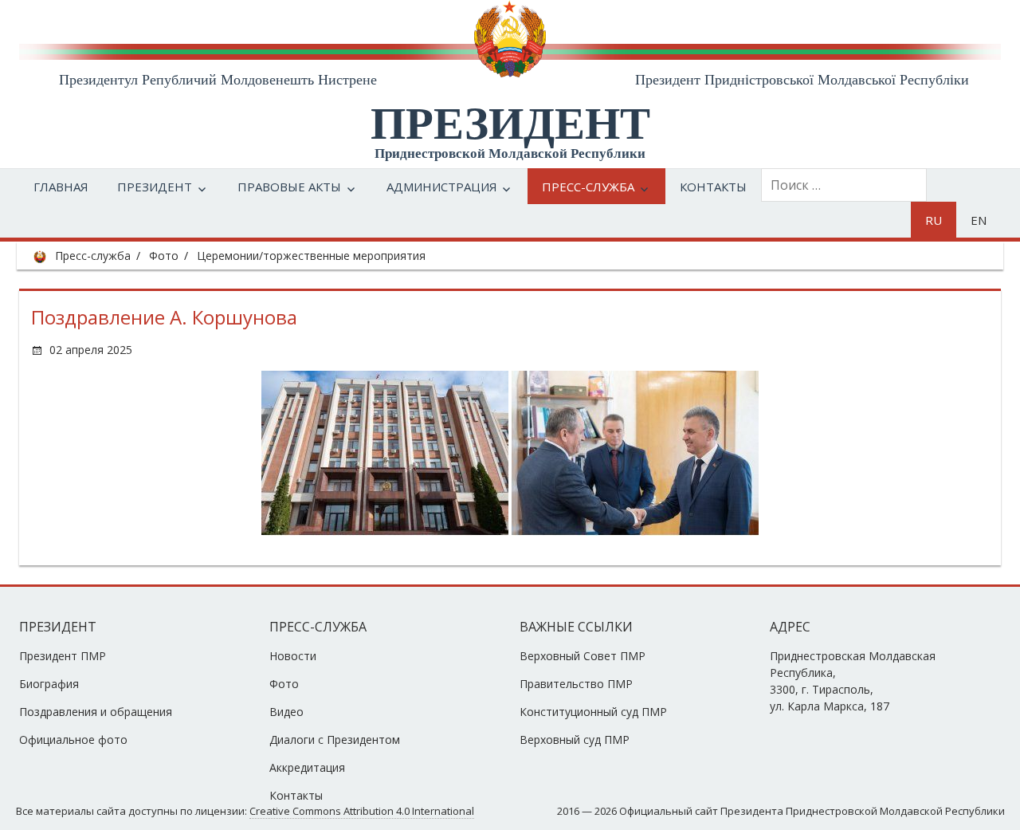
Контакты (713, 187)
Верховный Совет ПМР (582, 655)
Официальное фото (73, 739)
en (979, 220)
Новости (292, 655)
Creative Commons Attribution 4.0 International (361, 811)
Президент (154, 187)
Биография (49, 683)
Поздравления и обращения (95, 711)
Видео (286, 711)
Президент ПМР (62, 655)
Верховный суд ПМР (575, 739)
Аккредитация (307, 767)
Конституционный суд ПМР (593, 711)
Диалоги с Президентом (334, 739)
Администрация (441, 187)
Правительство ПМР (576, 683)
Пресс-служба (588, 187)
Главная (60, 187)
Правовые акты (289, 187)
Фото (163, 255)
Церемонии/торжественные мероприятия (311, 255)
